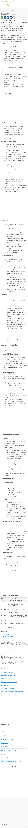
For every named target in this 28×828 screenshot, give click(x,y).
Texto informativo (8, 634)
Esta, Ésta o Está (4, 743)
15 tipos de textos (8, 636)
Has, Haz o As (4, 735)
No (19, 650)
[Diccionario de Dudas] (9, 2)
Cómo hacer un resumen (7, 688)
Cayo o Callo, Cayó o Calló (7, 739)
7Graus (7, 824)
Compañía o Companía (7, 672)
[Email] (14, 17)
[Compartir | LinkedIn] (8, 17)
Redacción (2, 8)
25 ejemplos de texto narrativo (11, 638)
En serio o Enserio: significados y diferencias (11, 761)
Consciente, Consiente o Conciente (9, 750)
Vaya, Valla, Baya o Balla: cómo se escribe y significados (14, 731)
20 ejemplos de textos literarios (9, 675)
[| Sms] (11, 17)
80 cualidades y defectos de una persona (12, 691)
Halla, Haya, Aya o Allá (6, 728)
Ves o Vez (3, 754)
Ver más (14, 766)
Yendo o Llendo (4, 746)
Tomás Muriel (6, 656)
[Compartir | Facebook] (5, 17)
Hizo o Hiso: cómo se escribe (7, 758)
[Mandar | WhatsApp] (2, 17)
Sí (16, 650)
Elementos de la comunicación (9, 682)
